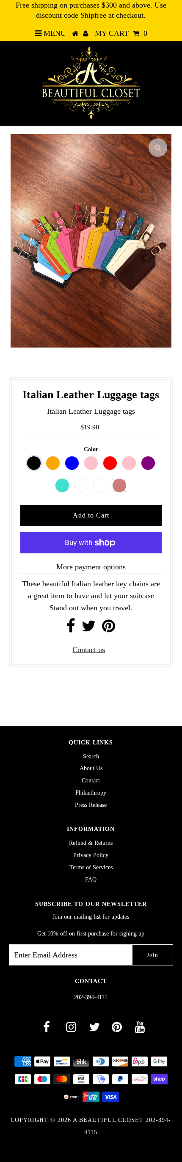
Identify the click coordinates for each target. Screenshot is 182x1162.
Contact (91, 780)
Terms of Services (91, 867)
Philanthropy (90, 793)
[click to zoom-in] (158, 147)
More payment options (91, 567)
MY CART (121, 33)
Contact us (88, 649)
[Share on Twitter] (89, 629)
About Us (91, 768)
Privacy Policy (90, 855)
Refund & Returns (91, 843)
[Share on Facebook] (70, 629)
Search (91, 756)
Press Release (91, 805)
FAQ (91, 879)
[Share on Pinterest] (108, 629)
